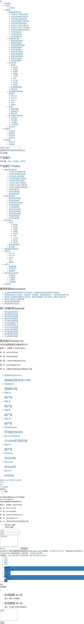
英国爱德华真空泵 (15, 12)
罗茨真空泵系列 (13, 432)
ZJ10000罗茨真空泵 (16, 441)
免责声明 (39, 553)
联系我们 (7, 140)
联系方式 (12, 142)
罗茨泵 (15, 69)
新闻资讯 (7, 129)
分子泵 (15, 80)
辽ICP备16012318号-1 (57, 551)
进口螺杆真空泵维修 (11, 334)
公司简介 (7, 5)
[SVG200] (8, 470)
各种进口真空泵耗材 (11, 318)
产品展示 (7, 10)
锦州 (27, 555)
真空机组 (14, 89)
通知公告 (12, 137)
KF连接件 (14, 118)
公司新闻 (12, 131)
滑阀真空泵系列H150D (17, 380)
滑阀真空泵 (11, 389)
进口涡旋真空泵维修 (11, 332)
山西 (13, 555)
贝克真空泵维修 (16, 49)
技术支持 (12, 135)
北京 (9, 555)
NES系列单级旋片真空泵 (19, 16)
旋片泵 (15, 67)
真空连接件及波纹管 (16, 115)
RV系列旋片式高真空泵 (19, 19)
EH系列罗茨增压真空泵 (19, 23)
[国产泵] (7, 392)
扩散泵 (15, 71)
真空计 (11, 107)
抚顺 (23, 555)
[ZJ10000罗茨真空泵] (12, 436)
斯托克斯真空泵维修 (18, 45)
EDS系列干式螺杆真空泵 (19, 14)
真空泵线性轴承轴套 (11, 316)
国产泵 (8, 397)
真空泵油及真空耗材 (11, 312)
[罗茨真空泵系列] (10, 427)
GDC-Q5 (14, 98)
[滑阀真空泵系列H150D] (13, 375)
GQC (12, 102)
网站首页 (7, 3)
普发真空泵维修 (16, 47)
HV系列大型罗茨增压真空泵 (20, 30)
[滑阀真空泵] (9, 384)
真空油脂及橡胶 (16, 87)
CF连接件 (14, 120)
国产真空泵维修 (16, 60)
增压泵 (15, 85)
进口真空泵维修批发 (11, 325)
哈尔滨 (38, 555)
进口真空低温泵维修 (11, 321)
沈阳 (16, 555)
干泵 (14, 78)
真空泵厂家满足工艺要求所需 (14, 299)
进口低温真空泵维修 (11, 336)
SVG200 (9, 475)
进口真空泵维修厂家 (11, 323)
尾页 (6, 487)
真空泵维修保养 (14, 38)
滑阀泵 (15, 74)
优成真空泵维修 (16, 58)
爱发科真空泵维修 (17, 56)
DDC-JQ (14, 96)
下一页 (2, 487)
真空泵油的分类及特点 (12, 303)
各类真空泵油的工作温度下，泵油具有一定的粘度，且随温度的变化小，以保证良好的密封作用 (36, 295)
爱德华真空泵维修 (17, 41)
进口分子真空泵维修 (11, 327)
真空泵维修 (10, 150)
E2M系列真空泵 (16, 34)
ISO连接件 (14, 124)
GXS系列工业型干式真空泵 (20, 27)
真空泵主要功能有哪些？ (12, 301)
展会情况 (12, 133)
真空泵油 (12, 126)
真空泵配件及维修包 (16, 91)
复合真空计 (15, 111)
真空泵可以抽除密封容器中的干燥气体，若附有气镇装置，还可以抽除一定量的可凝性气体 (35, 297)
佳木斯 (43, 555)
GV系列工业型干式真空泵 (19, 25)
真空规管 (14, 113)
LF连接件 (14, 122)
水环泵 (15, 76)
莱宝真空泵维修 (16, 43)
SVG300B (10, 458)
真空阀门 (12, 93)
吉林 (34, 555)
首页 (9, 161)
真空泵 (13, 65)
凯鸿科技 (33, 553)
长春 (30, 555)
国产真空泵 (12, 63)
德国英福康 (15, 109)
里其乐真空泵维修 (17, 52)
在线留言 (12, 144)
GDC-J (13, 100)
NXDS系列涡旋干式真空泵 (20, 21)
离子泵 (15, 82)
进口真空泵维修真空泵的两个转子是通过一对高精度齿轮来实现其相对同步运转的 (32, 292)
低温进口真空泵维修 (11, 329)
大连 (20, 555)
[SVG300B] (8, 453)
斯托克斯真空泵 (16, 36)
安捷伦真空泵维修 (17, 54)
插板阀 (13, 104)
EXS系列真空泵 (16, 32)
